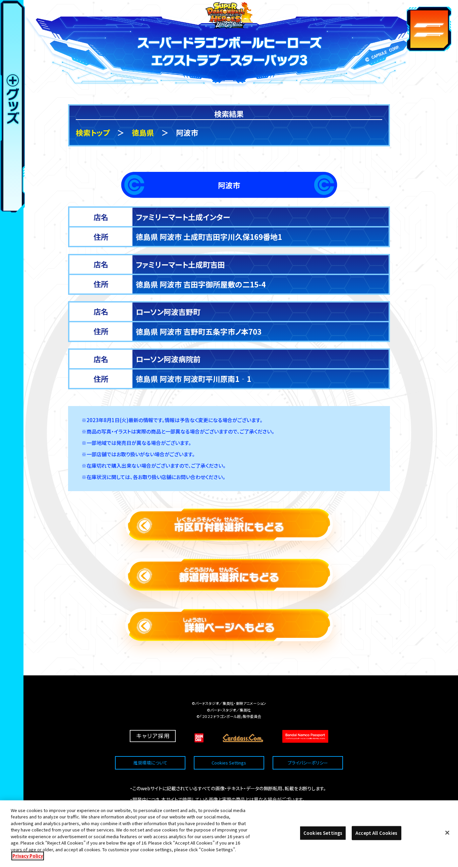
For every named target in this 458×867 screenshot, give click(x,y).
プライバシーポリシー (308, 762)
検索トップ (93, 132)
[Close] (447, 832)
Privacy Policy (27, 856)
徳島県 (143, 132)
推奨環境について (150, 762)
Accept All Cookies (376, 833)
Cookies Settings (229, 762)
